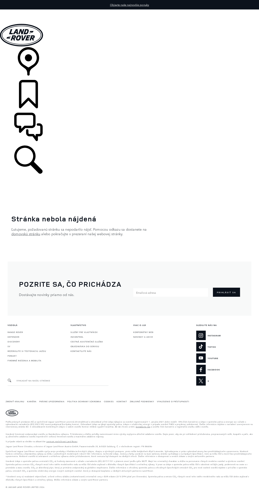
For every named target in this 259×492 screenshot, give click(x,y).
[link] (129, 63)
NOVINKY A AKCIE (143, 336)
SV (9, 346)
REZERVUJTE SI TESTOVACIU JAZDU (27, 350)
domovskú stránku (25, 233)
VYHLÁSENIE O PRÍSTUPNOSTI (173, 401)
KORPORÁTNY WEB (143, 331)
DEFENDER (13, 336)
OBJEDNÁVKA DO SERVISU (85, 346)
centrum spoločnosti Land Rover (61, 441)
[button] (129, 11)
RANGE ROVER (15, 331)
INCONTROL (77, 336)
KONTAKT (122, 401)
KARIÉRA (31, 401)
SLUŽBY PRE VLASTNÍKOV (84, 331)
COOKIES (109, 401)
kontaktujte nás (143, 426)
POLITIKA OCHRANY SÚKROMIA (84, 401)
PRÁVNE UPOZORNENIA (51, 401)
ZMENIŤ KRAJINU (15, 401)
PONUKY (12, 355)
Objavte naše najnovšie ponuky (129, 5)
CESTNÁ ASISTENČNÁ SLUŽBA (87, 341)
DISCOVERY (14, 341)
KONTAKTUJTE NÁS (81, 350)
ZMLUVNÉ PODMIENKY (142, 401)
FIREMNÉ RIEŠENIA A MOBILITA (24, 360)
